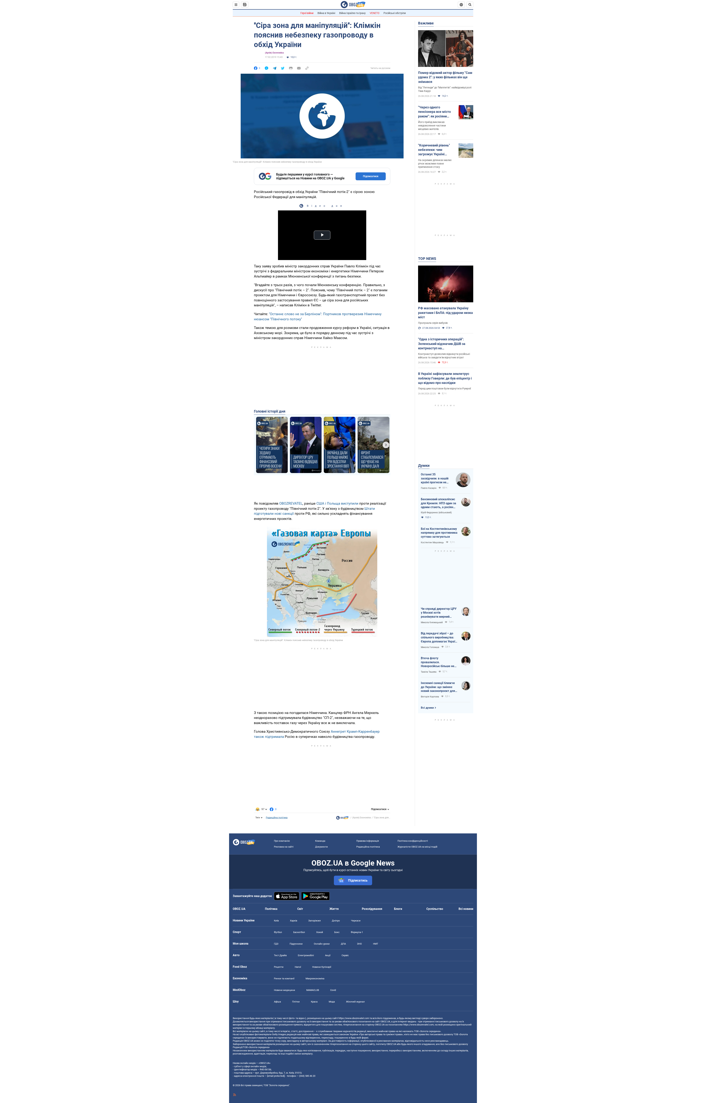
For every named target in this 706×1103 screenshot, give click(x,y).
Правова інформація (367, 840)
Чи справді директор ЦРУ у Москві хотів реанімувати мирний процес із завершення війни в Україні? (439, 613)
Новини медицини (284, 990)
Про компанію (282, 840)
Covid (333, 990)
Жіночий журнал (355, 1001)
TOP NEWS (427, 258)
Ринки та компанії (284, 978)
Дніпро (336, 920)
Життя (334, 909)
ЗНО (359, 943)
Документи (321, 846)
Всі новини (466, 909)
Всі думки (427, 707)
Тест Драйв (280, 955)
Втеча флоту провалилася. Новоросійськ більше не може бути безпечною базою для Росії (437, 662)
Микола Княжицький (432, 622)
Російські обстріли (395, 13)
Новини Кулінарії (321, 967)
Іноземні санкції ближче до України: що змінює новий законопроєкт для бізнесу (438, 687)
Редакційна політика (277, 817)
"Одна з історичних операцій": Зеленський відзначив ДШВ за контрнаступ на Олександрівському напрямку (441, 343)
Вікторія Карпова (430, 696)
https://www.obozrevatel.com (353, 1018)
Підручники (296, 943)
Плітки (296, 1001)
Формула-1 (357, 932)
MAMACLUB (312, 990)
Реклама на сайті (283, 846)
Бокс (337, 932)
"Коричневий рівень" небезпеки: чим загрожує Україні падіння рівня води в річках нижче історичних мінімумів (435, 150)
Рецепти (279, 967)
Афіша (277, 1001)
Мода (332, 1001)
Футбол (278, 932)
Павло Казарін (428, 488)
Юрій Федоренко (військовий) (436, 512)
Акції (327, 955)
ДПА (343, 943)
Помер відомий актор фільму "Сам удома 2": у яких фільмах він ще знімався (445, 77)
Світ (300, 909)
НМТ (375, 943)
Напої (298, 967)
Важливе (426, 23)
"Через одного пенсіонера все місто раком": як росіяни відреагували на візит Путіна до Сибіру (435, 112)
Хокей (319, 932)
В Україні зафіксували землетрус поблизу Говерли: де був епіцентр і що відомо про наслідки (445, 378)
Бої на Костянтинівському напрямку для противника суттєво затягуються (439, 532)
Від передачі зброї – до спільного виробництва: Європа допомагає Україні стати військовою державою (439, 637)
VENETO (374, 13)
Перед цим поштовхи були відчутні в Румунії (444, 388)
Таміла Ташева (428, 672)
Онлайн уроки (322, 943)
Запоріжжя (314, 920)
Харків (293, 920)
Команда (320, 840)
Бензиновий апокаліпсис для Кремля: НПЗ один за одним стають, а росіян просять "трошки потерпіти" (438, 503)
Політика (271, 909)
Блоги (398, 909)
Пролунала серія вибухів (433, 322)
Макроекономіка (315, 978)
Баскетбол (299, 932)
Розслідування (372, 909)
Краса (314, 1001)
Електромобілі (306, 955)
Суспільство (434, 909)
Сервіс (345, 955)
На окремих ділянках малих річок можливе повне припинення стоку (435, 164)
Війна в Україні (326, 13)
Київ (276, 920)
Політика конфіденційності (412, 840)
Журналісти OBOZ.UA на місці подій (417, 846)
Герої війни (306, 13)
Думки (423, 465)
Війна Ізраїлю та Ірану (352, 13)
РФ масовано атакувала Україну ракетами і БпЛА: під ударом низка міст (445, 312)
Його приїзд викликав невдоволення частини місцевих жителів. (432, 125)
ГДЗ (276, 943)
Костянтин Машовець (432, 542)
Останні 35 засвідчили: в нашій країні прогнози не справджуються (434, 478)
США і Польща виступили (337, 503)
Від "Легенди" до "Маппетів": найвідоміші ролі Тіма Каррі (444, 89)
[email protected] (275, 1076)
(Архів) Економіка (274, 52)
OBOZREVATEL (290, 503)
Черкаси (356, 920)
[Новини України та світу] (342, 818)
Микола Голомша (430, 647)
